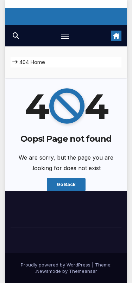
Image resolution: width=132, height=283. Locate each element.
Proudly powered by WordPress (56, 265)
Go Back (66, 184)
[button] (16, 35)
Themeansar (83, 271)
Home (37, 62)
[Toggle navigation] (65, 36)
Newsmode (48, 271)
